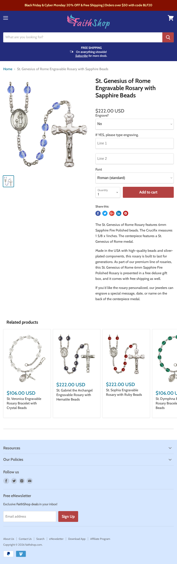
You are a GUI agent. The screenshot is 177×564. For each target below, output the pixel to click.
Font (98, 169)
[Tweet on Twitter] (104, 213)
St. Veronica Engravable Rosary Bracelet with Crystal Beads (24, 403)
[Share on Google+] (111, 213)
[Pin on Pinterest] (125, 213)
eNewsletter (56, 538)
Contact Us (25, 538)
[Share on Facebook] (98, 213)
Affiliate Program (100, 538)
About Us (8, 538)
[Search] (168, 37)
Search (40, 538)
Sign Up (68, 516)
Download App (76, 538)
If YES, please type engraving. (117, 135)
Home (7, 69)
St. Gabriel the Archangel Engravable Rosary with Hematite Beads (74, 394)
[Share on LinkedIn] (118, 213)
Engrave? (102, 115)
